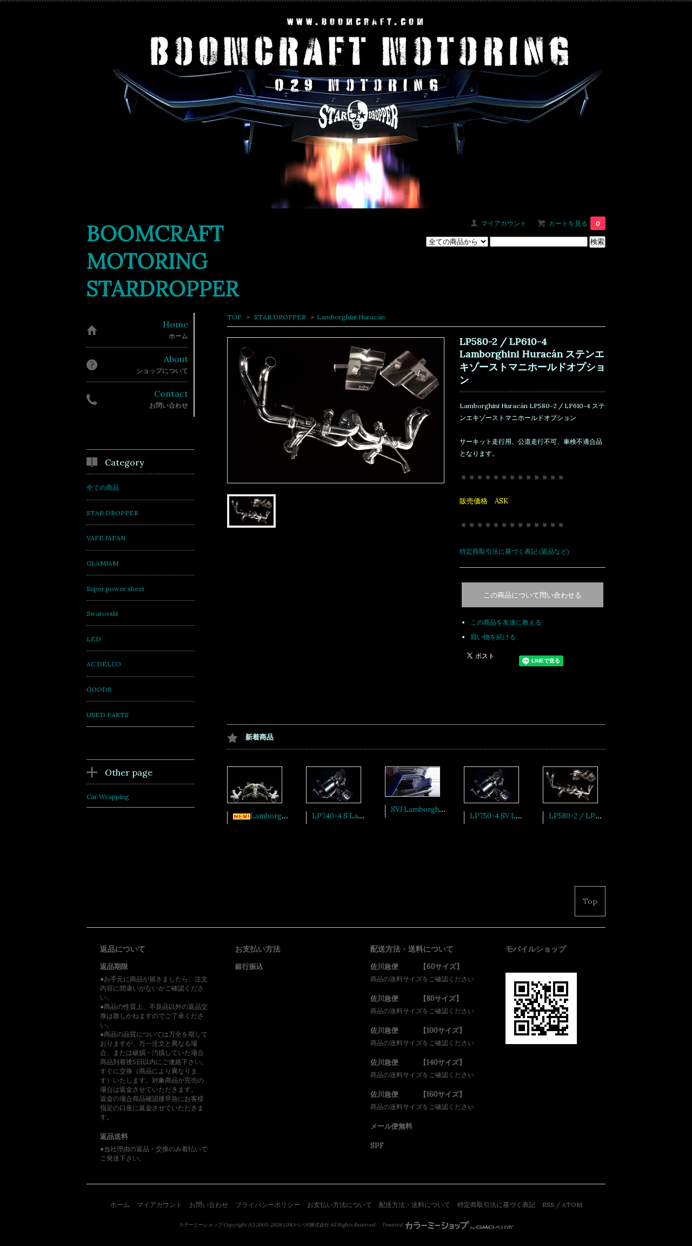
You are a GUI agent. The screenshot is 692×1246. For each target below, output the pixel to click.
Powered (393, 1225)
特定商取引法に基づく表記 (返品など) (514, 551)
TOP (234, 317)
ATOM (572, 1205)
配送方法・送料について (414, 1205)
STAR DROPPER (279, 317)
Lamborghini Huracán (351, 317)
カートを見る (574, 223)
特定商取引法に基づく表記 (496, 1205)
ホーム (120, 1205)
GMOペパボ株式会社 (306, 1225)
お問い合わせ (208, 1205)
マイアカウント (504, 223)
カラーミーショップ (200, 1225)
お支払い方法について (339, 1205)
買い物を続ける (493, 637)
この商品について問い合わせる (532, 595)
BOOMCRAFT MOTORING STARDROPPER (162, 260)
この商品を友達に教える (506, 622)
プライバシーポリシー (267, 1205)
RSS (548, 1205)
